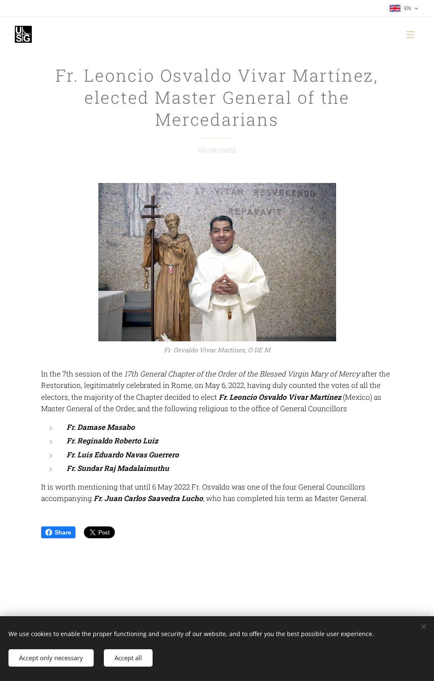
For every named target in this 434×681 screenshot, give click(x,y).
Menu (412, 34)
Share (63, 532)
